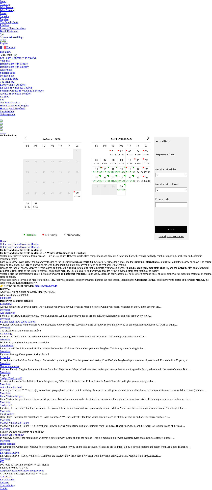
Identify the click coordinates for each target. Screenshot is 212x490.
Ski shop (4, 96)
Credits (3, 488)
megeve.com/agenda (46, 285)
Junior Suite (6, 69)
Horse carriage (7, 443)
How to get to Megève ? (12, 108)
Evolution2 (6, 303)
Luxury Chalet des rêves (13, 84)
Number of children (166, 184)
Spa (2, 99)
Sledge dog (6, 405)
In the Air (5, 357)
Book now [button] (5, 51)
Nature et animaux (9, 366)
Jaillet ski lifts (7, 414)
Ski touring (6, 333)
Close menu (6, 55)
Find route (5, 297)
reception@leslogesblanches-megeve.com (22, 470)
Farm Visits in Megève (12, 396)
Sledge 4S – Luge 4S (11, 378)
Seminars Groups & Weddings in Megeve (22, 90)
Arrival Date (163, 141)
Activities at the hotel (11, 387)
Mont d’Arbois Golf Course (14, 422)
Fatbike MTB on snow (12, 434)
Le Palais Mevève (9, 452)
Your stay (5, 60)
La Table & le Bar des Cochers (16, 87)
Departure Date (165, 154)
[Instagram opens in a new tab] (3, 461)
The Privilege (7, 81)
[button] (3, 1)
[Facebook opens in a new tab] (1, 461)
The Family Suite (9, 78)
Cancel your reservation (171, 236)
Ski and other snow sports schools (17, 321)
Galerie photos (7, 114)
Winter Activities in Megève (14, 105)
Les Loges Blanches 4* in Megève (18, 57)
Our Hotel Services (10, 102)
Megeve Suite (7, 75)
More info (5, 309)
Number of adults (165, 169)
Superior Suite (7, 72)
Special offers (7, 111)
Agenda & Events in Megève (15, 93)
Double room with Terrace (14, 63)
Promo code (162, 199)
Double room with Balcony (14, 66)
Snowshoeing (7, 345)
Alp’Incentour (7, 312)
